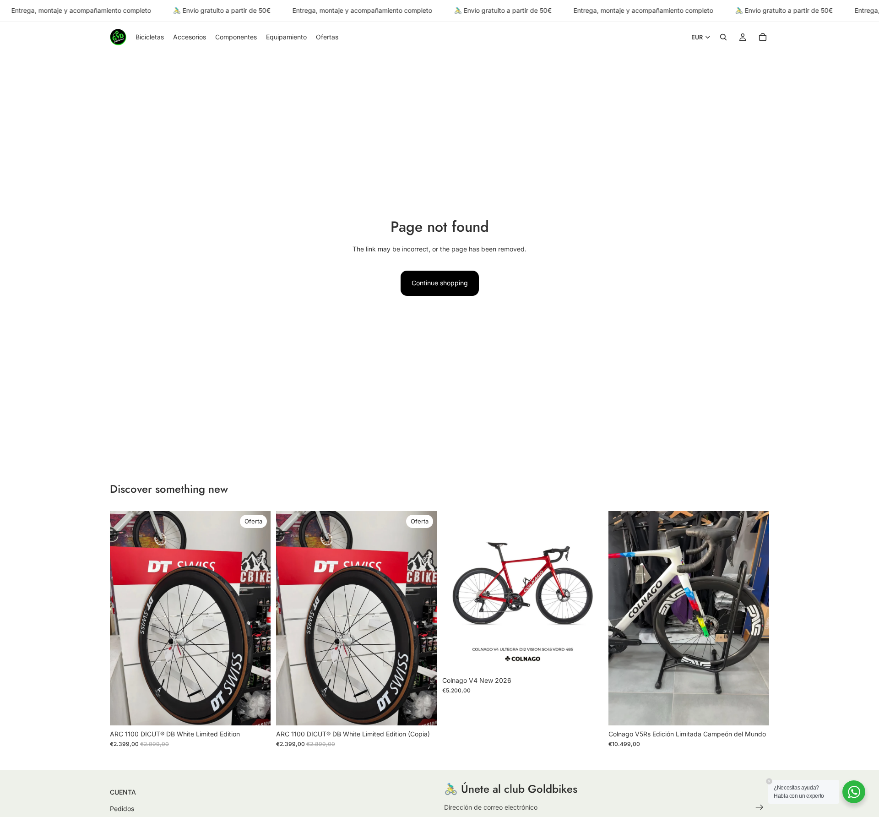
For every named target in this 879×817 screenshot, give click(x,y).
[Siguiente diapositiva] (257, 618)
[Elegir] (589, 657)
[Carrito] (763, 37)
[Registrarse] (759, 807)
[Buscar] (723, 37)
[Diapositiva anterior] (123, 618)
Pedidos (122, 808)
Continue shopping (440, 283)
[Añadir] (256, 711)
